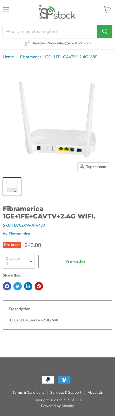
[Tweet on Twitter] (17, 286)
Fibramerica (19, 234)
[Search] (104, 31)
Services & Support (66, 392)
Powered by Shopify (57, 405)
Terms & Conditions (28, 392)
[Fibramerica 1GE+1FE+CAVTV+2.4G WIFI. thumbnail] (12, 187)
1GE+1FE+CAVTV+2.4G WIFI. (35, 320)
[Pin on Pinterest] (39, 286)
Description (19, 309)
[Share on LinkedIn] (28, 286)
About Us (95, 392)
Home (8, 57)
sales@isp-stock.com (73, 43)
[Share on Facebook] (7, 286)
